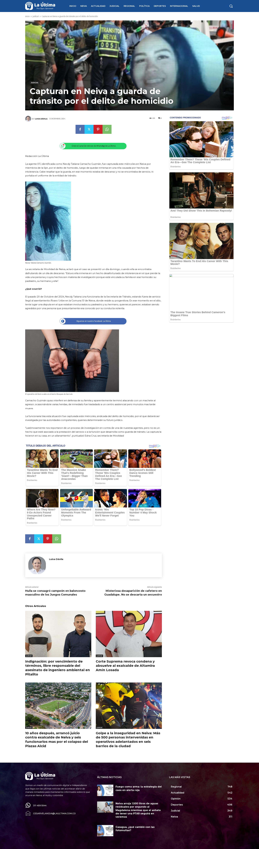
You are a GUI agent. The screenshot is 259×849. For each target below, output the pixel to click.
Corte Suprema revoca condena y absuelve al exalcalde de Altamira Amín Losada (125, 665)
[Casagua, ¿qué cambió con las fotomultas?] (105, 830)
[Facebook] (80, 129)
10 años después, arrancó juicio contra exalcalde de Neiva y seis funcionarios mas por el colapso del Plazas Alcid (56, 739)
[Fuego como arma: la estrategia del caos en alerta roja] (105, 790)
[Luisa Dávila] (28, 119)
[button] (231, 6)
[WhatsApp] (107, 129)
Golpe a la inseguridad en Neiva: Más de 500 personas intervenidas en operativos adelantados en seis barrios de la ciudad (128, 739)
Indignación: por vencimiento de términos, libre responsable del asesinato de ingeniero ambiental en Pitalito (57, 667)
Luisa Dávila (41, 119)
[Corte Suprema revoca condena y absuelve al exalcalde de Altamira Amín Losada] (129, 634)
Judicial (36, 16)
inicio (27, 16)
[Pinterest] (98, 129)
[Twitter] (89, 129)
